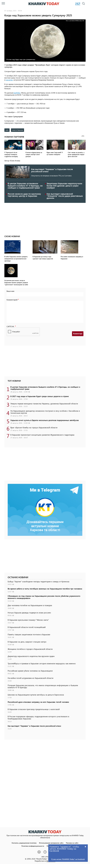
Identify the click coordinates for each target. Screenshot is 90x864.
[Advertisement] (45, 218)
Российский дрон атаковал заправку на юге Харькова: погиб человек (38, 702)
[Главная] (44, 3)
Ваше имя (10, 291)
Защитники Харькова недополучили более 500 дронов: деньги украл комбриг (64, 185)
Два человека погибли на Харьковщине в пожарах (30, 605)
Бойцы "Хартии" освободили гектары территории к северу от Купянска (38, 581)
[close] (85, 846)
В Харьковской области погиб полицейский (27, 627)
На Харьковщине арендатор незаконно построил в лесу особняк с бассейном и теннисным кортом (45, 412)
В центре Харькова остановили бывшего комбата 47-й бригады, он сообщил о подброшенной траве (25, 185)
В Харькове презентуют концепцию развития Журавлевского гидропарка (42, 435)
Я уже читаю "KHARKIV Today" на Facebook (68, 859)
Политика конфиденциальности (32, 846)
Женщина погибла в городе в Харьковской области (30, 649)
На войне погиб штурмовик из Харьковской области (30, 678)
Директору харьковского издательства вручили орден (31, 656)
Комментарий (12, 300)
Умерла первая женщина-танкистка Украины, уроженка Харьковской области (44, 403)
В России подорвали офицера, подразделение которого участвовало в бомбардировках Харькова (38, 717)
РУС (47, 857)
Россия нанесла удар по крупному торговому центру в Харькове (24, 194)
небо (6, 130)
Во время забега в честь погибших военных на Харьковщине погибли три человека (45, 588)
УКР (77, 3)
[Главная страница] (45, 831)
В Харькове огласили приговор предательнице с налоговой (34, 709)
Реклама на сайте (72, 843)
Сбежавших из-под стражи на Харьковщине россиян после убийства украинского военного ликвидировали (44, 597)
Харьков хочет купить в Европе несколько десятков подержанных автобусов (44, 420)
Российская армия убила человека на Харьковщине (30, 671)
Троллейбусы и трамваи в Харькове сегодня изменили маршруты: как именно (42, 663)
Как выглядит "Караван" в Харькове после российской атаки (52, 170)
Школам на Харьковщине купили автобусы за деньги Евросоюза (36, 694)
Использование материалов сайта (51, 843)
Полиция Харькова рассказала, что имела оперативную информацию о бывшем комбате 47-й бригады (43, 686)
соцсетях (9, 80)
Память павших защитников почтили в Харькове (29, 634)
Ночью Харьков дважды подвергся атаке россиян (29, 612)
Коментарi (77, 334)
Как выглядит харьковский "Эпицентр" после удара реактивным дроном (65, 195)
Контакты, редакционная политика (24, 843)
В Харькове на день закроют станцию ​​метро (27, 641)
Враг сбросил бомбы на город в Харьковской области (33, 427)
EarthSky (16, 93)
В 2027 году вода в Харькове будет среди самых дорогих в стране (39, 396)
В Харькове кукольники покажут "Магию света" (28, 620)
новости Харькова (17, 130)
